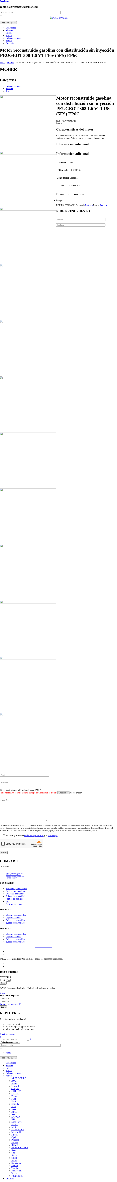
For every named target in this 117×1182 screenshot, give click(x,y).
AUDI (14, 1081)
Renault (14, 1142)
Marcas (9, 1075)
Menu (8, 1052)
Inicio (2, 62)
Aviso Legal (5, 946)
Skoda (14, 1155)
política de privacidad (34, 835)
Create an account (8, 1034)
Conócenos (11, 1063)
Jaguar (14, 1111)
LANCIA (15, 1117)
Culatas (9, 1068)
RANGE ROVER (19, 1147)
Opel (13, 1137)
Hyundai (15, 1104)
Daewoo (15, 1096)
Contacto (10, 1178)
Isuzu (13, 1106)
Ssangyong (16, 1163)
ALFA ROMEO (18, 1078)
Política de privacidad (23, 946)
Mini (13, 1127)
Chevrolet (15, 1086)
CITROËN (16, 1091)
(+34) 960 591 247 (11, 878)
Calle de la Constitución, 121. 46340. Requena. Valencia (14, 874)
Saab (13, 1150)
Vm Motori (16, 1170)
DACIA (15, 1093)
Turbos (9, 91)
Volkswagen (17, 1176)
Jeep (13, 1114)
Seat (13, 1152)
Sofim (14, 1160)
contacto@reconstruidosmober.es (19, 6)
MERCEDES (17, 1129)
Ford (13, 1101)
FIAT (13, 1099)
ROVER (15, 1145)
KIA (13, 1119)
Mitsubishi (16, 1132)
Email (3, 980)
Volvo (14, 1173)
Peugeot (103, 205)
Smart (14, 1158)
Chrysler (15, 1088)
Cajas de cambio (13, 86)
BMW (14, 1083)
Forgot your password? (10, 1004)
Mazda (14, 1124)
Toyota (14, 1168)
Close (2, 993)
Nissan (14, 1135)
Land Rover (16, 1122)
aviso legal (53, 835)
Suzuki (14, 1165)
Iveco (13, 1109)
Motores (10, 62)
